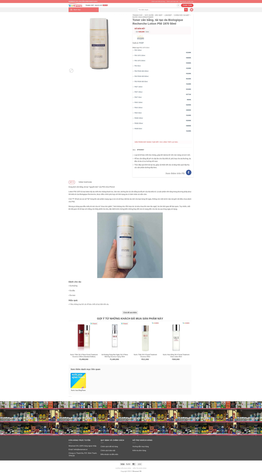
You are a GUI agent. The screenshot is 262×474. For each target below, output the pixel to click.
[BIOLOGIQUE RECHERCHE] (141, 37)
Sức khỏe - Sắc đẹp (153, 15)
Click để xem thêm (130, 312)
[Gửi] (186, 9)
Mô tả (72, 182)
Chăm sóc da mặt (181, 15)
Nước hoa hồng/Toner (143, 17)
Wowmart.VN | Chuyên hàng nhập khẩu (83, 1)
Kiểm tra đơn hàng (139, 450)
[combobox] (160, 9)
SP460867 (140, 150)
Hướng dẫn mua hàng (141, 446)
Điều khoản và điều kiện (186, 1)
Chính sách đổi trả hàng (158, 1)
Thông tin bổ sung (85, 182)
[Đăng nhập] (178, 5)
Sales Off (98, 5)
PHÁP (141, 43)
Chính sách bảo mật (172, 1)
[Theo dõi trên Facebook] (188, 172)
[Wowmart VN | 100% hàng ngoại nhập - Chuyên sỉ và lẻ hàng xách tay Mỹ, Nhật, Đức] (75, 5)
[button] (84, 9)
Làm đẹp (168, 15)
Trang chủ (89, 5)
